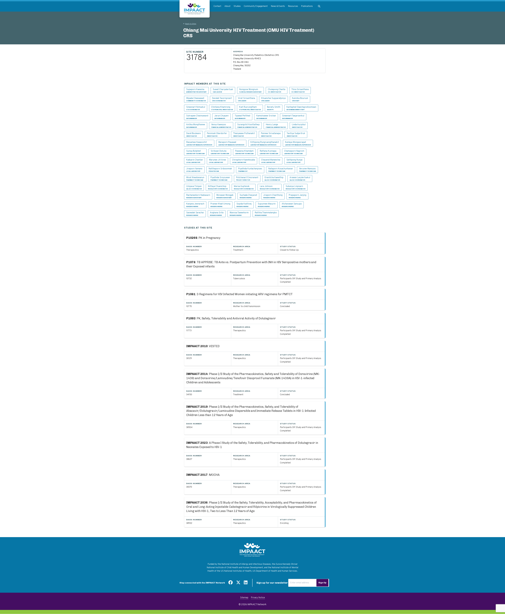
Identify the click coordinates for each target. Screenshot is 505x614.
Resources (293, 6)
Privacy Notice (258, 597)
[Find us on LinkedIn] (246, 583)
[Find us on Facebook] (230, 583)
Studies (237, 6)
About (227, 6)
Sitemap (244, 597)
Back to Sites (190, 24)
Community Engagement (256, 6)
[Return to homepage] (194, 8)
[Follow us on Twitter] (238, 583)
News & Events (278, 6)
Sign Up (322, 582)
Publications (307, 6)
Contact (217, 6)
